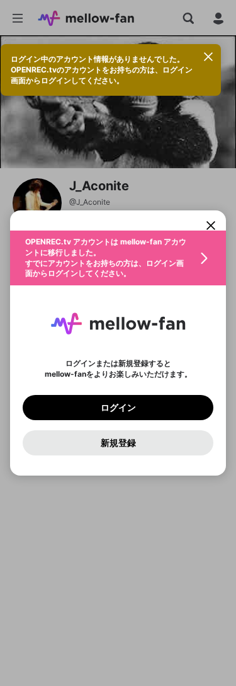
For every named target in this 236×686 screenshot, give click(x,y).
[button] (118, 258)
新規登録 (118, 443)
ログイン (118, 408)
